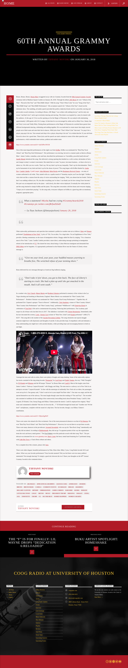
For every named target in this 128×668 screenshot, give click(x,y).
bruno (19, 487)
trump (34, 496)
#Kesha (45, 200)
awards (82, 484)
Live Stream (78, 3)
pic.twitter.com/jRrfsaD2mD (48, 204)
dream (71, 487)
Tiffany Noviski (59, 59)
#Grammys (29, 204)
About (89, 3)
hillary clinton (23, 490)
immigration (45, 490)
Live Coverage (99, 167)
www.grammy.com (41, 436)
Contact (99, 3)
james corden (58, 490)
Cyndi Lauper (34, 171)
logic (34, 493)
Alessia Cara (61, 484)
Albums (97, 149)
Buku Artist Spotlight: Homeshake (96, 540)
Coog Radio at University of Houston (64, 573)
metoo (41, 493)
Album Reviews (99, 146)
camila (38, 487)
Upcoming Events (100, 197)
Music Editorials (99, 173)
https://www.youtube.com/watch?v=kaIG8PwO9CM (33, 145)
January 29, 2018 (68, 210)
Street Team (98, 191)
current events (49, 487)
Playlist (97, 182)
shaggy (79, 493)
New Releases (98, 176)
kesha (76, 490)
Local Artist (98, 170)
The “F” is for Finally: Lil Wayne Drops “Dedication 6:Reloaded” (32, 542)
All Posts (51, 3)
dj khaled (62, 487)
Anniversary (98, 152)
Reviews (97, 185)
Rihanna (71, 493)
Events (96, 161)
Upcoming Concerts (100, 194)
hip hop (35, 490)
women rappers (60, 496)
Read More (98, 597)
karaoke (69, 490)
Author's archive (73, 507)
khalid (84, 490)
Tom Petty (26, 496)
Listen (114, 3)
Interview (97, 164)
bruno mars (29, 487)
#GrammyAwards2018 (73, 200)
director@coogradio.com (76, 598)
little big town (23, 493)
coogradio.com (73, 590)
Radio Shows (64, 3)
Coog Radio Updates (64, 34)
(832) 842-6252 (73, 594)
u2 (40, 496)
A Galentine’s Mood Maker (102, 120)
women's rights (75, 496)
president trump (59, 493)
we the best (47, 496)
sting (86, 493)
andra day (73, 484)
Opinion (97, 179)
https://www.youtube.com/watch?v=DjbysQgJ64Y (32, 416)
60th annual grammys (45, 484)
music (48, 493)
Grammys (79, 487)
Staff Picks (98, 188)
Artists (96, 155)
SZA (18, 496)
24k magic (31, 484)
